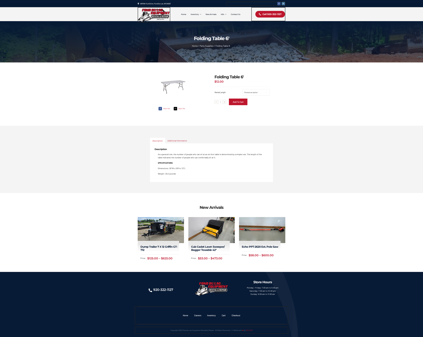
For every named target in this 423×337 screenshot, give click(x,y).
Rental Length (220, 92)
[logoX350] (154, 9)
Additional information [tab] (177, 140)
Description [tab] (157, 141)
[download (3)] (173, 85)
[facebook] (279, 3)
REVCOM (249, 330)
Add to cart (238, 102)
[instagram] (283, 3)
